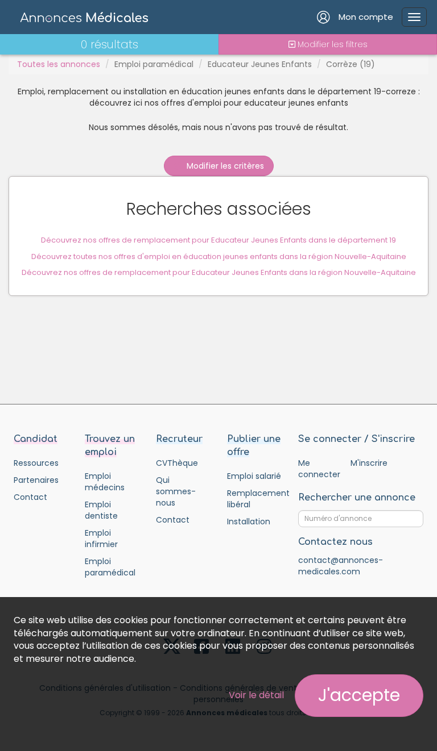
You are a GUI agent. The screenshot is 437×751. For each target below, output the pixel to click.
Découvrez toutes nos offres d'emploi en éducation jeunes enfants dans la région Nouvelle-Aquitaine (218, 256)
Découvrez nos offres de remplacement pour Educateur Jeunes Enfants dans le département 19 (218, 240)
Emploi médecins (105, 481)
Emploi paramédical (153, 64)
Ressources (36, 463)
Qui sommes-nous (176, 491)
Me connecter (319, 468)
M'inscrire (369, 463)
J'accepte (359, 695)
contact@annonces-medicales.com (340, 565)
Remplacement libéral (254, 498)
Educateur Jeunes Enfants (260, 64)
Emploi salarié (254, 476)
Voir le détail (256, 695)
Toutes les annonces (58, 64)
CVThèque (177, 463)
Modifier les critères (224, 166)
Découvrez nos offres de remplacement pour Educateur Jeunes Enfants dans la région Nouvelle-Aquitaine (219, 272)
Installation (248, 521)
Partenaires (36, 480)
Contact (30, 497)
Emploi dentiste (101, 510)
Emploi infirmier (101, 538)
